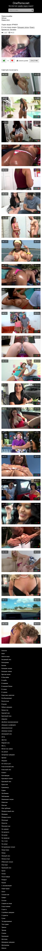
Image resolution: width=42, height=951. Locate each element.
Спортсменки (5, 906)
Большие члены (6, 671)
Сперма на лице (6, 903)
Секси (3, 891)
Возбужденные (6, 698)
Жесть (3, 746)
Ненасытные (5, 859)
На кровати (5, 832)
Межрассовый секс (7, 811)
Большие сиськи (6, 668)
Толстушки (5, 924)
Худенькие (4, 936)
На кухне (4, 835)
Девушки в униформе (8, 725)
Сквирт (3, 897)
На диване (5, 829)
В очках (4, 689)
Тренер (3, 930)
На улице (4, 844)
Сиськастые (5, 894)
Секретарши (5, 889)
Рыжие (3, 883)
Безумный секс (6, 659)
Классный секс (6, 769)
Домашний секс (6, 734)
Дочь (3, 737)
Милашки (4, 814)
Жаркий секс (5, 743)
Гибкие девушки (6, 707)
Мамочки (4, 802)
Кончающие (5, 775)
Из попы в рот (6, 764)
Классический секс (7, 767)
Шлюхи (3, 948)
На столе (4, 841)
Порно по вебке (6, 16)
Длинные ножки (6, 731)
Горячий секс (5, 713)
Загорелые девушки (8, 755)
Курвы (3, 790)
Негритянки (5, 850)
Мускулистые (5, 826)
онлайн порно (23, 6)
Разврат (4, 880)
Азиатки (4, 650)
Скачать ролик (28, 61)
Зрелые (3, 758)
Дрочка (4, 740)
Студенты (4, 915)
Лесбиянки (4, 793)
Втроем (4, 704)
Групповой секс (6, 716)
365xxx (3, 18)
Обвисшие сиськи (7, 862)
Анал (3, 653)
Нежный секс (5, 856)
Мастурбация (5, 808)
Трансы (3, 927)
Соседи (3, 900)
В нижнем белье (6, 686)
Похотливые (5, 877)
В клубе (4, 680)
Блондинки (5, 662)
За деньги (4, 752)
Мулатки (4, 823)
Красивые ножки (7, 778)
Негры (3, 853)
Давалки (4, 719)
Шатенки (4, 939)
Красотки (4, 784)
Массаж (4, 805)
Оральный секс (6, 868)
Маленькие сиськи (7, 799)
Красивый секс (6, 781)
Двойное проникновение (9, 722)
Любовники (5, 796)
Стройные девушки (7, 912)
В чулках (4, 692)
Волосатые (5, 701)
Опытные (4, 865)
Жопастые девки (7, 749)
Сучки (3, 918)
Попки (3, 874)
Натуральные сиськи (8, 847)
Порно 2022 (5, 20)
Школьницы (5, 945)
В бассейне (5, 677)
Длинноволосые (6, 728)
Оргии (3, 871)
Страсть (4, 909)
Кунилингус (5, 787)
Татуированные (6, 921)
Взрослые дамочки (7, 695)
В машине (4, 683)
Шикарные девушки (8, 942)
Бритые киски (5, 674)
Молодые (4, 820)
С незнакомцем (6, 886)
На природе (5, 838)
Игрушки (4, 761)
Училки (3, 933)
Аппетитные (5, 656)
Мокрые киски (6, 817)
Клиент (3, 772)
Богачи (3, 665)
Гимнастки (4, 710)
